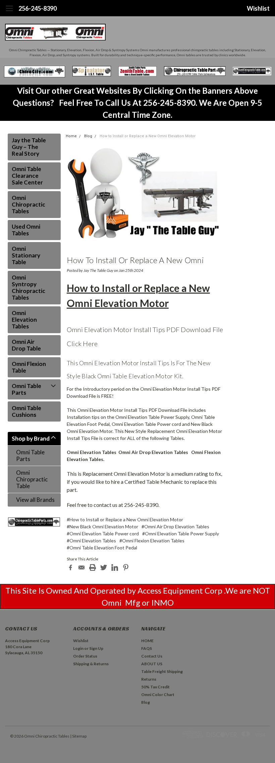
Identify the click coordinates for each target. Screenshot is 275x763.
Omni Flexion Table (29, 367)
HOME (147, 640)
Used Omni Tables (26, 230)
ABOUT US (151, 663)
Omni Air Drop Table (26, 345)
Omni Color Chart (157, 694)
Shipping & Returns (91, 663)
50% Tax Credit (155, 686)
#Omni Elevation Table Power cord (103, 533)
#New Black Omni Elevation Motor (102, 526)
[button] (34, 71)
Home (71, 136)
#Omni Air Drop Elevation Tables (175, 526)
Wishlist (258, 8)
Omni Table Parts (26, 389)
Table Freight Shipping (162, 671)
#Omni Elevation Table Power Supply (180, 533)
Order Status (85, 656)
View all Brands (35, 499)
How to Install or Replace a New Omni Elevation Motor (148, 136)
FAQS (146, 648)
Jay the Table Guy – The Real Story (29, 147)
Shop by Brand (31, 438)
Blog (88, 136)
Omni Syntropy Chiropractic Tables (28, 287)
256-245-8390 (37, 8)
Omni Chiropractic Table (32, 479)
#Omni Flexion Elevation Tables (151, 540)
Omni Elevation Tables (24, 319)
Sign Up (96, 648)
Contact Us (151, 656)
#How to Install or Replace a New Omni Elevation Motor (125, 519)
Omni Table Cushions (26, 411)
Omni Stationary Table (26, 255)
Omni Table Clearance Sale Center (27, 175)
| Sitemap (78, 736)
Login (78, 648)
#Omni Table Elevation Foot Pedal (102, 547)
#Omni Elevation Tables (91, 540)
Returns (148, 679)
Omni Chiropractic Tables (28, 204)
